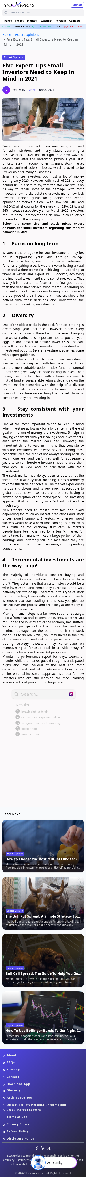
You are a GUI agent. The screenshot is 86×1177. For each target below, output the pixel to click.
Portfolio (61, 20)
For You (19, 20)
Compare (74, 20)
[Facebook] (37, 1148)
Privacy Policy (18, 1124)
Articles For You (19, 1097)
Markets (32, 20)
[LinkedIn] (43, 1148)
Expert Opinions (27, 34)
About (12, 1055)
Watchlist (46, 20)
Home (6, 34)
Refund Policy (18, 1131)
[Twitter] (49, 1148)
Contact (13, 1077)
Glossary (14, 1090)
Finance (7, 20)
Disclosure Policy (20, 1138)
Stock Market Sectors (24, 1110)
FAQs (11, 1062)
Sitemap (13, 1069)
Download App (18, 1084)
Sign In (77, 5)
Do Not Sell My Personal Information (36, 1105)
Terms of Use (17, 1117)
